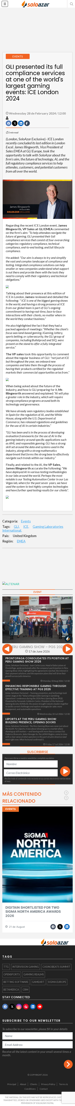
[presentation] (7, 649)
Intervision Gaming (25, 966)
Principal (11, 1084)
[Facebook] (5, 1006)
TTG (6, 966)
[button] (71, 4)
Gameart (38, 981)
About (23, 1084)
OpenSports (11, 974)
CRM (25, 989)
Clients (33, 1084)
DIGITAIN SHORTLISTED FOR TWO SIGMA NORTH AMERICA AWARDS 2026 (33, 912)
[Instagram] (19, 1006)
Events (26, 521)
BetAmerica (11, 989)
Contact (44, 1088)
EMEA (21, 541)
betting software (15, 981)
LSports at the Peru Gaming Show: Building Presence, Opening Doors (31, 720)
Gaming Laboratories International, (32, 528)
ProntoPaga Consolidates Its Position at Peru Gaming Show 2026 (37, 659)
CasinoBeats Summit (56, 966)
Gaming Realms (33, 974)
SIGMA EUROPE (57, 981)
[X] (12, 1006)
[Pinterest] (26, 1006)
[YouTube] (39, 1006)
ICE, (26, 527)
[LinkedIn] (33, 1006)
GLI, (17, 527)
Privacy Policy (48, 1084)
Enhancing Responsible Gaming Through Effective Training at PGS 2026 (35, 687)
